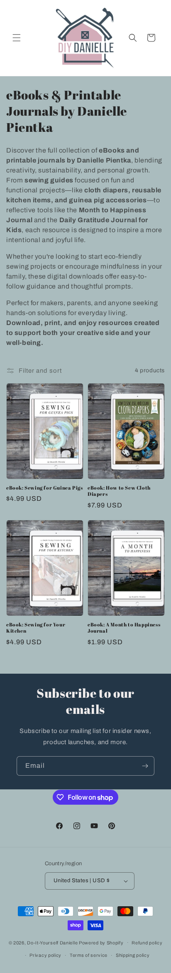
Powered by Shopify (101, 942)
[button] (16, 38)
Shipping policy (133, 955)
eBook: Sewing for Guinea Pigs (44, 488)
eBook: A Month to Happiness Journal (124, 627)
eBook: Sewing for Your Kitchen (35, 627)
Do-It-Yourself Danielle (52, 942)
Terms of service (88, 955)
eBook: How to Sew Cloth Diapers (119, 491)
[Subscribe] (145, 766)
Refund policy (147, 942)
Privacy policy (45, 955)
